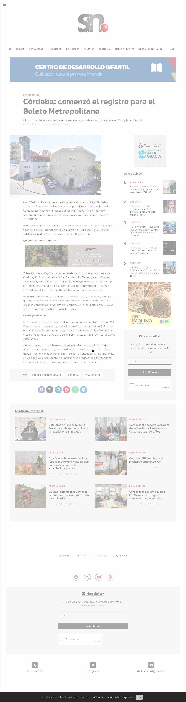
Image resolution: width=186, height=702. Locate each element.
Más (172, 49)
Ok (139, 697)
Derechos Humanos (151, 49)
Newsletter (152, 336)
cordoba (73, 375)
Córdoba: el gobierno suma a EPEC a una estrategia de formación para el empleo (147, 495)
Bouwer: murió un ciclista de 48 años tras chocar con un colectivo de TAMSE (144, 189)
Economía (105, 49)
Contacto (64, 555)
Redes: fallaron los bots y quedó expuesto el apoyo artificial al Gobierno (143, 250)
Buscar (20, 49)
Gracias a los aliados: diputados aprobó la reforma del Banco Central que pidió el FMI (145, 271)
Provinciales (31, 95)
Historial (81, 555)
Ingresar (122, 555)
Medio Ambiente (124, 49)
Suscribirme (149, 372)
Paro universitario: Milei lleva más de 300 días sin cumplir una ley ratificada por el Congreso (144, 231)
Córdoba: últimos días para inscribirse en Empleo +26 (146, 460)
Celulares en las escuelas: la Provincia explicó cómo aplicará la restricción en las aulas (68, 428)
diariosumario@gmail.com (151, 671)
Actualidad (36, 49)
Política (89, 49)
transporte (92, 375)
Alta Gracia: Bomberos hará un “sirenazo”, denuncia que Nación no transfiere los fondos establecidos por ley (69, 463)
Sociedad (56, 49)
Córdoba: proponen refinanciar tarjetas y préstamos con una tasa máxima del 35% (142, 210)
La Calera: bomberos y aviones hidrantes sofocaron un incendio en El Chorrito (69, 495)
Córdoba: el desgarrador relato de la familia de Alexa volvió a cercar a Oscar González (149, 428)
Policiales (72, 49)
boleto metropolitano (46, 375)
